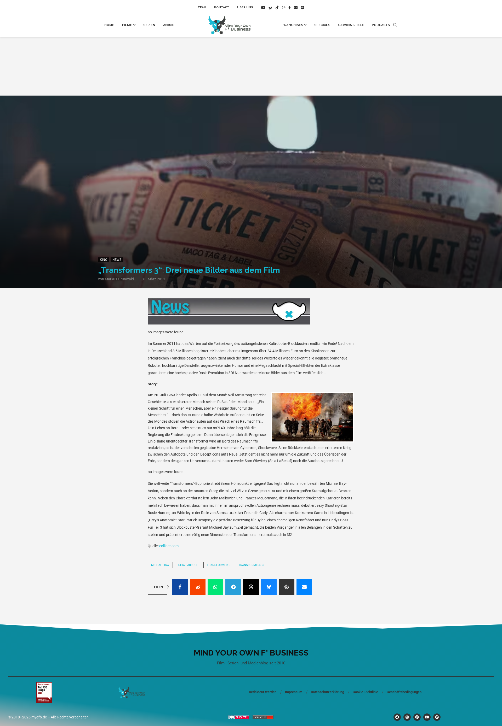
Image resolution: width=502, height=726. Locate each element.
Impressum (293, 692)
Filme (127, 25)
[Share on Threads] (251, 587)
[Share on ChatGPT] (286, 587)
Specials (322, 25)
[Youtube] (263, 7)
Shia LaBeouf (188, 565)
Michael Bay (160, 565)
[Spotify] (302, 7)
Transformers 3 (251, 565)
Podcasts (381, 25)
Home (109, 25)
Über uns (245, 7)
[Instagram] (284, 7)
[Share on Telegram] (233, 587)
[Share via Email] (304, 587)
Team (202, 7)
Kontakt (221, 7)
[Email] (296, 7)
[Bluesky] (270, 7)
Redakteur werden (262, 692)
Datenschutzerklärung (327, 692)
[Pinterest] (417, 717)
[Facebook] (289, 7)
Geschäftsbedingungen (404, 692)
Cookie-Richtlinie (365, 692)
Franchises (292, 25)
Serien (149, 25)
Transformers (218, 565)
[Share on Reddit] (198, 587)
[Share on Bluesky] (269, 587)
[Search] (395, 25)
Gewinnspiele (351, 25)
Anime (168, 25)
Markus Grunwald (119, 279)
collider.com (169, 546)
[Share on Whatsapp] (215, 587)
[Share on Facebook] (180, 587)
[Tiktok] (277, 7)
